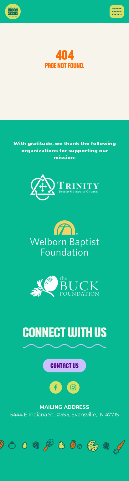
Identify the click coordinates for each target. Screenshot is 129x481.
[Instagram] (73, 387)
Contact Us (64, 365)
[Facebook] (55, 387)
